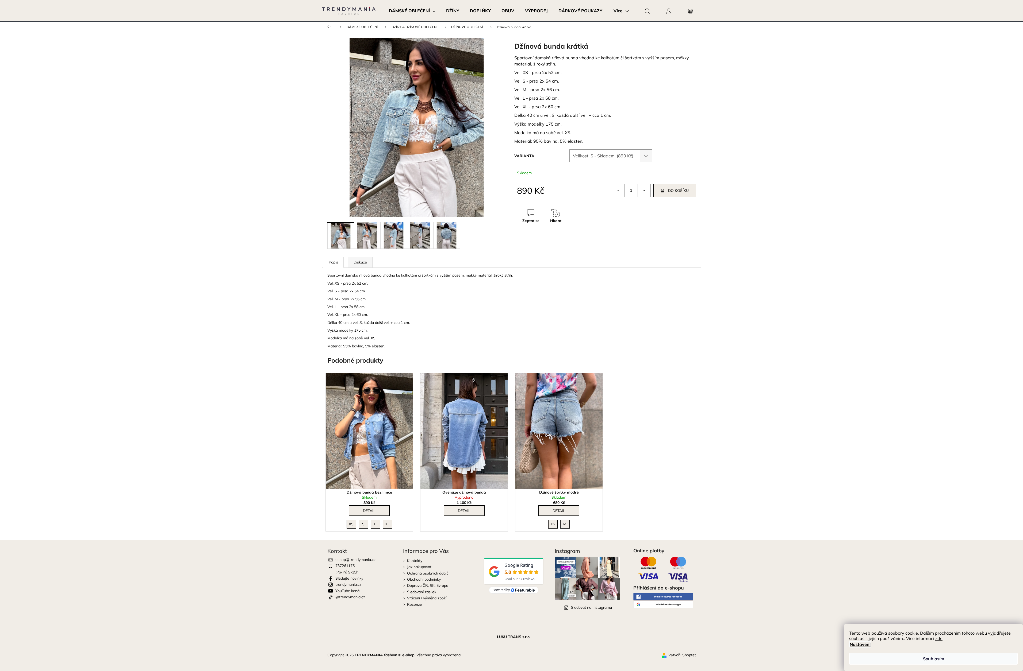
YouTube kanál (347, 590)
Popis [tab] (333, 262)
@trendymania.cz (350, 597)
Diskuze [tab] (360, 262)
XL (387, 524)
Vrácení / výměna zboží (426, 598)
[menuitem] (412, 10)
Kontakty (414, 560)
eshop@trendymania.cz (355, 559)
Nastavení (860, 644)
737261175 (345, 565)
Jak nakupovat (419, 566)
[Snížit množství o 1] (618, 190)
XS (351, 524)
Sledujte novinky (349, 578)
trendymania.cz (348, 584)
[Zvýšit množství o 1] (644, 190)
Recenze (414, 604)
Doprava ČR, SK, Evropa (427, 585)
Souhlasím (933, 658)
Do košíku (678, 190)
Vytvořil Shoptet (682, 655)
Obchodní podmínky (424, 579)
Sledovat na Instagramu (591, 607)
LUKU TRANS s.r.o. (513, 636)
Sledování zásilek (421, 591)
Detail (369, 510)
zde (938, 638)
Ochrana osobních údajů (428, 573)
